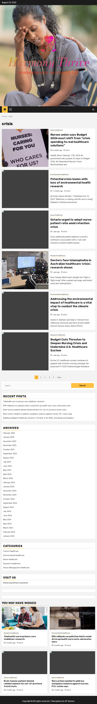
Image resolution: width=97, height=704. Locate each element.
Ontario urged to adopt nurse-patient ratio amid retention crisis (71, 223)
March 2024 (8, 528)
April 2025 (7, 474)
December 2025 (9, 441)
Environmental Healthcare (59, 174)
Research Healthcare (57, 256)
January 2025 (8, 486)
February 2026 (9, 433)
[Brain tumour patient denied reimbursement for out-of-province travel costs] (24, 662)
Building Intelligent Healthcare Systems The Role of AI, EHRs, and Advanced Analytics (38, 418)
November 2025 (9, 445)
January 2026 (8, 437)
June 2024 (7, 515)
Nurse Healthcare (56, 130)
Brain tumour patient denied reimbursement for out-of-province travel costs (34, 410)
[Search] (93, 109)
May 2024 (7, 519)
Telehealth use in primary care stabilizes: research (23, 401)
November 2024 (9, 495)
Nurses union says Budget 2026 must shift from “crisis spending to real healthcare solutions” (70, 140)
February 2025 (9, 482)
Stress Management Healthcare (16, 567)
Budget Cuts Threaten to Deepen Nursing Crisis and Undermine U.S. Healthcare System (69, 345)
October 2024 (8, 499)
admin (67, 150)
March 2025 (8, 478)
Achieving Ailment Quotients (15, 583)
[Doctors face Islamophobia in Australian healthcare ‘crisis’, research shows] (25, 270)
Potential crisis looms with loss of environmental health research (70, 182)
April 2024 (7, 524)
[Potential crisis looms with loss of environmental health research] (25, 189)
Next (59, 377)
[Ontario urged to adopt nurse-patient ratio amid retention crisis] (25, 230)
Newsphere (57, 701)
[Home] (4, 109)
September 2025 (10, 453)
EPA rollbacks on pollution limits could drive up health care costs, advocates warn (37, 406)
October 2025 (8, 449)
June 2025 (7, 466)
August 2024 (8, 507)
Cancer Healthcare (11, 551)
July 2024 (7, 511)
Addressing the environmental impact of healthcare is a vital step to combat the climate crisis (71, 304)
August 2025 (8, 458)
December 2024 (9, 491)
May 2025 (7, 470)
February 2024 (9, 532)
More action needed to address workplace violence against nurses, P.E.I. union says (37, 414)
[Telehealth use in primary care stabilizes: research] (24, 618)
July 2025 (7, 462)
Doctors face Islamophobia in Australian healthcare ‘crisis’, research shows (70, 264)
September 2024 (10, 503)
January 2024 (8, 536)
